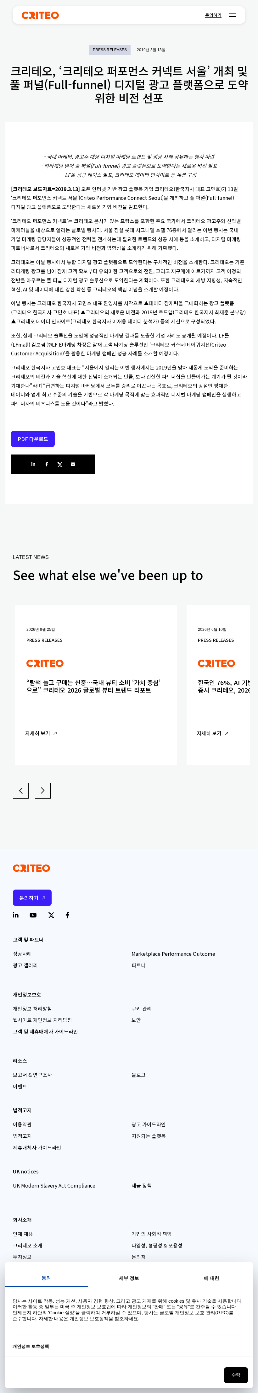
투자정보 (22, 1256)
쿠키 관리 (142, 1008)
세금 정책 (142, 1185)
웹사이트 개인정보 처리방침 (42, 1019)
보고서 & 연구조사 (32, 1074)
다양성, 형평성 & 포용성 (157, 1245)
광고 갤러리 (25, 965)
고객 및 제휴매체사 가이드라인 (45, 1031)
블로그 (139, 1074)
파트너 (139, 965)
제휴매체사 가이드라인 (37, 1147)
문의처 (139, 1256)
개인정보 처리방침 (32, 1008)
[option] (96, 685)
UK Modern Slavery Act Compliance (54, 1185)
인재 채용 (23, 1233)
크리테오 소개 (27, 1245)
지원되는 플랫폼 (149, 1136)
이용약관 (22, 1124)
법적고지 (22, 1136)
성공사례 (22, 953)
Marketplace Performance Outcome (173, 953)
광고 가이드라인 (149, 1124)
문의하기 (213, 15)
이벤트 (20, 1086)
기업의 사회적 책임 (152, 1233)
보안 (136, 1019)
